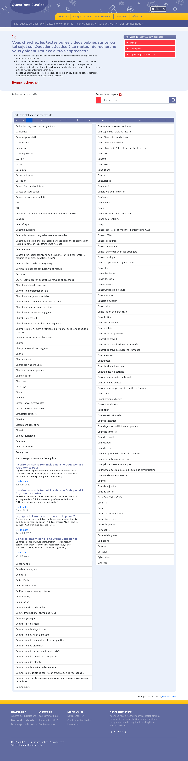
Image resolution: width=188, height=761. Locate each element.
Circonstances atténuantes (30, 408)
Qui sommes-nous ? (131, 23)
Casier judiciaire (24, 175)
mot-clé (133, 42)
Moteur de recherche (23, 720)
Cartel (19, 164)
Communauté (23, 686)
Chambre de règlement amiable (32, 296)
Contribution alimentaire (111, 366)
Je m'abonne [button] (117, 731)
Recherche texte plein (107, 94)
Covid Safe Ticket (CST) (110, 497)
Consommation (106, 295)
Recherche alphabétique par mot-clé (33, 114)
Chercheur (21, 381)
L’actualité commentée (60, 23)
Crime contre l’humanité (111, 513)
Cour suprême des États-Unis (113, 475)
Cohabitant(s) (23, 563)
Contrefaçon (104, 360)
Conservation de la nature (111, 289)
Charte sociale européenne (30, 370)
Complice (102, 153)
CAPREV (20, 158)
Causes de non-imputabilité (30, 197)
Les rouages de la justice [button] (28, 23)
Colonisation (22, 601)
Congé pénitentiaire (108, 218)
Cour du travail (106, 437)
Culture (102, 546)
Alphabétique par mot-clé (142, 54)
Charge (19, 342)
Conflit (101, 208)
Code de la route (24, 446)
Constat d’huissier (107, 300)
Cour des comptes (107, 431)
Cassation (21, 180)
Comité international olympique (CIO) (36, 612)
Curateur (102, 551)
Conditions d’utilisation (79, 720)
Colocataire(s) (23, 596)
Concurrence (104, 180)
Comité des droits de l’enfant (31, 607)
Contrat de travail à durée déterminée (118, 344)
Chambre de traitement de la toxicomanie (38, 301)
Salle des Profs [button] (107, 23)
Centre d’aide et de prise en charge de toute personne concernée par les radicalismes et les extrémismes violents (52, 242)
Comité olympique (25, 618)
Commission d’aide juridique (31, 629)
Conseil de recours (107, 246)
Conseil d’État (105, 235)
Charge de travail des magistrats (33, 348)
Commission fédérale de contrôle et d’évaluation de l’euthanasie (50, 672)
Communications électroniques (114, 126)
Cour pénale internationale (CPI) (114, 464)
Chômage (21, 386)
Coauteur (21, 441)
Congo (101, 224)
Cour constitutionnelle (109, 415)
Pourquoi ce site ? (82, 16)
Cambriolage (22, 142)
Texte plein (135, 48)
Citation (20, 419)
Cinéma (20, 397)
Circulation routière (26, 413)
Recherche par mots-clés (24, 94)
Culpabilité (103, 540)
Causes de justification (28, 191)
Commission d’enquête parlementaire (36, 667)
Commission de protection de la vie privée (38, 651)
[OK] (172, 100)
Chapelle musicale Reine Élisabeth (34, 337)
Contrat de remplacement (111, 333)
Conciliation (104, 164)
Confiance (103, 197)
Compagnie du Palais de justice (114, 131)
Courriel (102, 480)
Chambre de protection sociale (32, 290)
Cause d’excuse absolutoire (30, 186)
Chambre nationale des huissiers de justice (38, 323)
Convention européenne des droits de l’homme (122, 388)
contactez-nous (169, 696)
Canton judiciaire (25, 153)
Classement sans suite (27, 424)
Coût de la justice (107, 486)
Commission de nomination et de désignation (40, 640)
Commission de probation (29, 645)
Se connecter (57, 741)
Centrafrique (22, 224)
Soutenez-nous (47, 724)
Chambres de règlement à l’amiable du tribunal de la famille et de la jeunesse (52, 330)
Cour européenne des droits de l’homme (119, 453)
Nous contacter (103, 16)
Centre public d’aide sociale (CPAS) (34, 263)
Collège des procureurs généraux (33, 591)
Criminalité (104, 529)
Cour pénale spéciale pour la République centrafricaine (126, 469)
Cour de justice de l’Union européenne (118, 426)
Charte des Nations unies (29, 364)
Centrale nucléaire (25, 229)
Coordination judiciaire (110, 398)
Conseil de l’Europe (108, 240)
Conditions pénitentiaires (111, 191)
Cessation (21, 274)
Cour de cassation (107, 420)
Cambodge (21, 131)
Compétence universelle (110, 142)
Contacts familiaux (108, 322)
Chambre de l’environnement (31, 285)
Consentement (105, 284)
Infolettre (137, 16)
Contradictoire (105, 328)
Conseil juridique (106, 257)
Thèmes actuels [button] (84, 23)
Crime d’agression (107, 519)
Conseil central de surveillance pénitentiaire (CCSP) (124, 229)
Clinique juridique (25, 435)
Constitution (104, 306)
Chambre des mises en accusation (34, 307)
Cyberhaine (104, 557)
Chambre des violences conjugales (34, 312)
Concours (102, 175)
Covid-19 (102, 502)
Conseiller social (106, 278)
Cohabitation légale (26, 569)
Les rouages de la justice (24, 724)
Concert (102, 158)
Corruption (103, 409)
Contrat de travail (107, 338)
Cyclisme (102, 562)
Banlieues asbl (34, 745)
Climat (19, 430)
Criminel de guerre (107, 535)
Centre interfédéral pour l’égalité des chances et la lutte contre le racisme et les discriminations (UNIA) (50, 256)
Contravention (105, 355)
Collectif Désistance (26, 585)
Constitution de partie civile (112, 311)
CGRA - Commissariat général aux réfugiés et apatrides (45, 279)
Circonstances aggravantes (30, 402)
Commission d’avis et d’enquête (32, 634)
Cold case (21, 574)
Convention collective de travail (114, 377)
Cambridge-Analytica (27, 137)
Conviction (103, 393)
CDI (17, 208)
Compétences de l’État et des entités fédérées (122, 147)
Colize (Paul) (22, 580)
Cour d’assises (105, 447)
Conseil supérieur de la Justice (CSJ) (116, 262)
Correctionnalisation (108, 404)
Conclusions (104, 169)
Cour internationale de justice (113, 458)
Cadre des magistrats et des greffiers (35, 126)
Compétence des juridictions (113, 137)
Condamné (103, 186)
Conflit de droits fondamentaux (114, 213)
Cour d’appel (104, 442)
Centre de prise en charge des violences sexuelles (41, 235)
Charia (19, 353)
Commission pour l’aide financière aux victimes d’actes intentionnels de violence (52, 680)
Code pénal (22, 452)
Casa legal (21, 169)
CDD (18, 202)
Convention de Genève (109, 382)
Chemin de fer (23, 375)
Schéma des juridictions (23, 715)
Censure (20, 218)
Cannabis (21, 147)
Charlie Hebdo (23, 359)
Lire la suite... (23, 481)
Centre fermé (23, 249)
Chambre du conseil (26, 317)
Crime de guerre (106, 524)
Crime (101, 508)
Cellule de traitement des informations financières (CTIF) (46, 213)
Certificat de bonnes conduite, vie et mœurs (39, 268)
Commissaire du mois (27, 623)
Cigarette (21, 392)
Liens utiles (122, 16)
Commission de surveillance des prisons (37, 656)
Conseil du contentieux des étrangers (117, 251)
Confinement (104, 202)
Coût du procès (106, 491)
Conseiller (103, 268)
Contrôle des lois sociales (111, 371)
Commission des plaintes (29, 661)
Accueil (65, 16)
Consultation (105, 317)
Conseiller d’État (106, 273)
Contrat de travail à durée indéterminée (119, 349)
